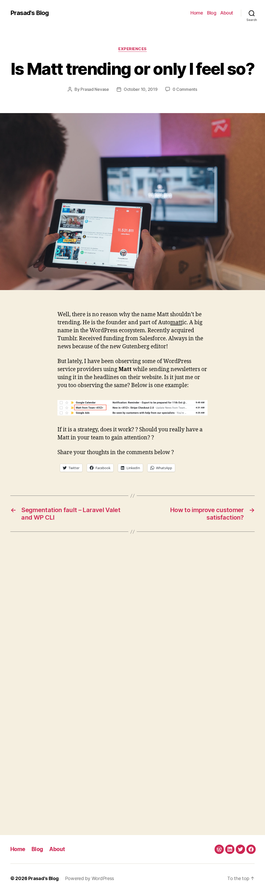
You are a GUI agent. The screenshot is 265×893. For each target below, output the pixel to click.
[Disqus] (132, 617)
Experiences (132, 49)
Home (196, 13)
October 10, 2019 (141, 89)
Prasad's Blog (29, 13)
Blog (211, 13)
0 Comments (185, 89)
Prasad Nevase (94, 89)
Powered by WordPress (89, 878)
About (226, 13)
